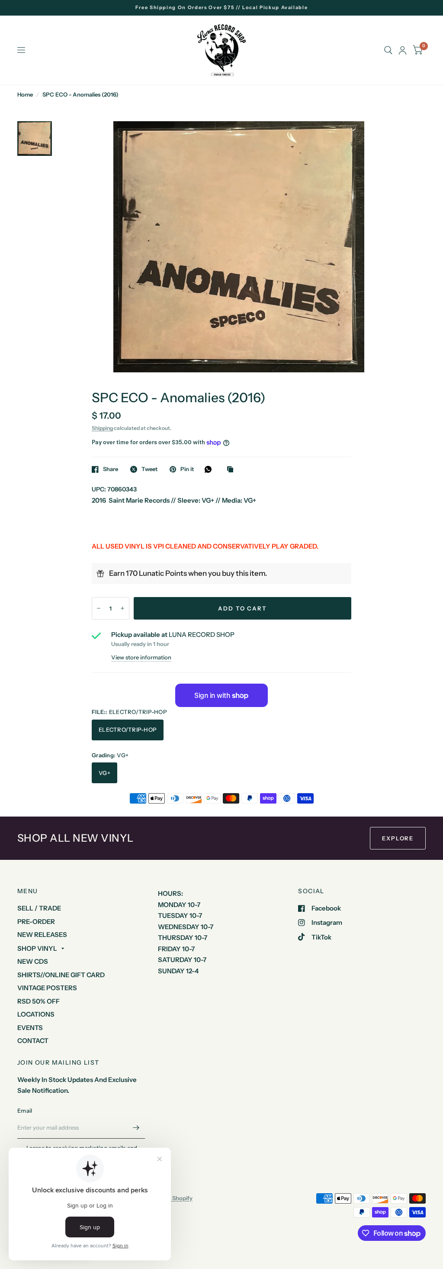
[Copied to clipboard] (232, 470)
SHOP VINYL (37, 948)
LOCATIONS (36, 1014)
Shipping (102, 428)
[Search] (388, 50)
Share (110, 469)
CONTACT (32, 1041)
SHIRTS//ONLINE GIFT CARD (61, 975)
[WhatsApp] (210, 469)
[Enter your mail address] (136, 1127)
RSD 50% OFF (38, 1001)
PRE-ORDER (36, 921)
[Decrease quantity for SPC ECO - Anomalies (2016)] (98, 608)
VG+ (104, 772)
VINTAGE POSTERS (47, 988)
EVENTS (30, 1028)
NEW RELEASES (42, 934)
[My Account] (402, 50)
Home (25, 94)
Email (24, 1110)
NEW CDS (32, 961)
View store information (141, 657)
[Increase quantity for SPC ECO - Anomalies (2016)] (122, 608)
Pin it (187, 469)
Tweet (149, 469)
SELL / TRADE (39, 908)
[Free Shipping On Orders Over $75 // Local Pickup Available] (221, 7)
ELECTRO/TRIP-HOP (128, 729)
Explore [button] (398, 838)
